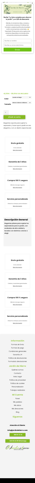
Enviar (17, 49)
